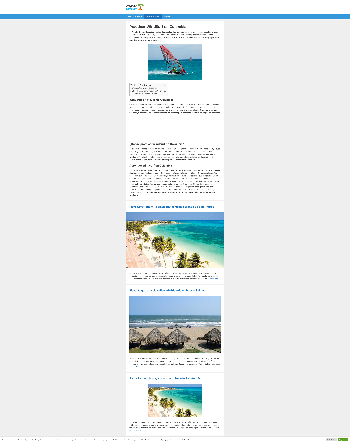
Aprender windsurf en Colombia (145, 94)
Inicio (129, 17)
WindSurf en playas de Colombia (145, 88)
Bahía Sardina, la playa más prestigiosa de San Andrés (165, 378)
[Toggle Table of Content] (164, 85)
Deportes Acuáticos (152, 17)
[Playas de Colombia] (135, 7)
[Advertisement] (175, 129)
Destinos (137, 17)
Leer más (214, 279)
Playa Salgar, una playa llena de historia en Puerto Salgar (166, 290)
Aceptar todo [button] (343, 440)
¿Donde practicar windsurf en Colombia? (149, 91)
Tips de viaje (168, 17)
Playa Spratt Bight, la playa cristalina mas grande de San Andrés (171, 206)
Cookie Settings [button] (331, 440)
